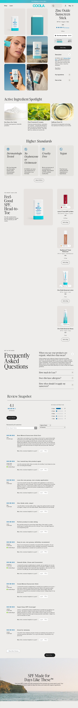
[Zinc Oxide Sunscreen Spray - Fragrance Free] (65, 316)
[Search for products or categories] (53, 5)
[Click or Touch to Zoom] (14, 21)
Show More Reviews (14, 651)
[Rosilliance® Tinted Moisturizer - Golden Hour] (65, 237)
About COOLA (39, 180)
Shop (5, 5)
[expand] (69, 74)
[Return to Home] (39, 5)
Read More (57, 68)
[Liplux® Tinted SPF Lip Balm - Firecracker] (65, 199)
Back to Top (49, 655)
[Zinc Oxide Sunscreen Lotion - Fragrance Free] (65, 277)
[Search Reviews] (35, 428)
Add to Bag (63, 47)
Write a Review (11, 417)
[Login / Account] (65, 5)
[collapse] (69, 54)
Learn (11, 5)
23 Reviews (66, 27)
